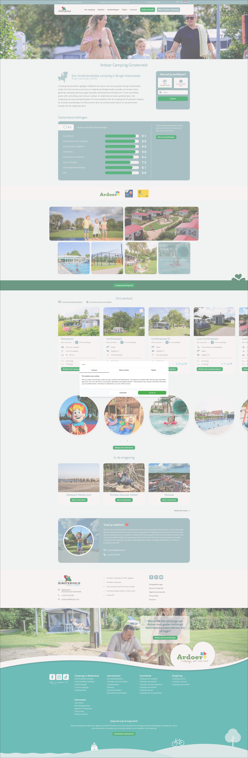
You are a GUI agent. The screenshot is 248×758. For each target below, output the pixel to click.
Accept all (152, 392)
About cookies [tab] (124, 370)
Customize (123, 392)
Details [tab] (153, 370)
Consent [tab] (94, 370)
